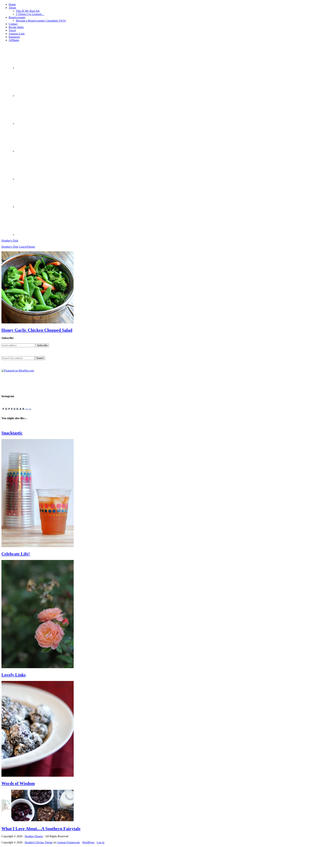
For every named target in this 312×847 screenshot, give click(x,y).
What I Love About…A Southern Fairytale (41, 828)
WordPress (88, 842)
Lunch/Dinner (27, 246)
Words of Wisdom (18, 783)
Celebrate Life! (15, 554)
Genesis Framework (68, 842)
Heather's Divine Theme (39, 842)
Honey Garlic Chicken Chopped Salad (36, 330)
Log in (100, 842)
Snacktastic (12, 433)
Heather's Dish (9, 240)
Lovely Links (13, 674)
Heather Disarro (34, 836)
